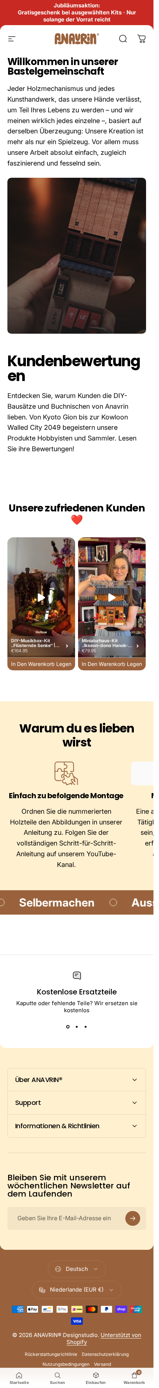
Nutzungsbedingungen (66, 1364)
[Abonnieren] (132, 1218)
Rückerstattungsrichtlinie (51, 1354)
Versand (102, 1364)
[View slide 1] (68, 1027)
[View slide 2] (76, 1027)
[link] (66, 773)
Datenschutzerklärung (105, 1354)
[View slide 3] (85, 1027)
